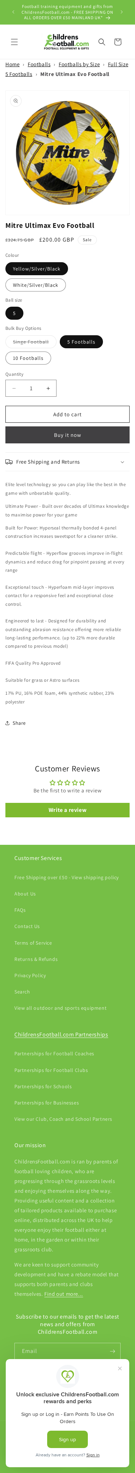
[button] (14, 42)
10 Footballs (28, 358)
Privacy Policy (30, 975)
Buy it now (67, 434)
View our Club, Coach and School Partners (63, 1119)
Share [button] (19, 723)
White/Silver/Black (35, 285)
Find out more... (63, 1293)
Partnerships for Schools (43, 1086)
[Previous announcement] (13, 12)
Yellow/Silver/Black (36, 268)
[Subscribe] (112, 1351)
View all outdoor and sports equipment (60, 1008)
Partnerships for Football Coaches (54, 1053)
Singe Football (35, 343)
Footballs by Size (79, 64)
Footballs (39, 64)
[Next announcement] (122, 12)
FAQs (20, 910)
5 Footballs (81, 342)
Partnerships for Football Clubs (51, 1070)
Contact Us (27, 926)
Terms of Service (33, 943)
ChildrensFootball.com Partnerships (61, 1034)
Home (12, 64)
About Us (25, 893)
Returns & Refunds (36, 959)
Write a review (67, 810)
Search (22, 991)
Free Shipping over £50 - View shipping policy (66, 877)
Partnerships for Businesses (46, 1102)
